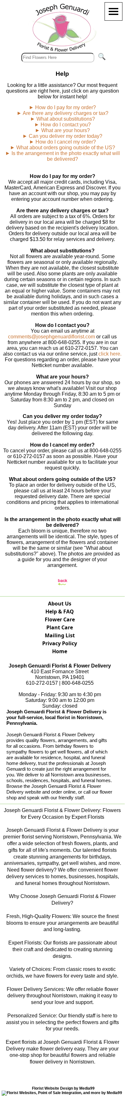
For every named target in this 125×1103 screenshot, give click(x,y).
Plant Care (59, 627)
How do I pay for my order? (65, 107)
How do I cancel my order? (65, 142)
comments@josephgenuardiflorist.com (51, 336)
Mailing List (60, 635)
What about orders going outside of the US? (65, 147)
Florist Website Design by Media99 (63, 1088)
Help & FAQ (59, 611)
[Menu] (113, 11)
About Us (59, 603)
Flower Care (60, 619)
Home (59, 651)
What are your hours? (65, 130)
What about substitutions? (65, 119)
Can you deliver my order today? (65, 136)
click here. (109, 354)
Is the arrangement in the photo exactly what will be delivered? (66, 156)
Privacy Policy (59, 643)
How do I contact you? (66, 124)
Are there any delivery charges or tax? (65, 113)
